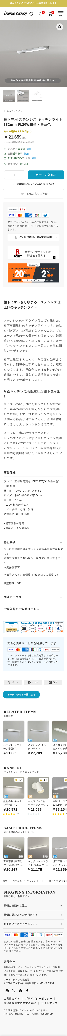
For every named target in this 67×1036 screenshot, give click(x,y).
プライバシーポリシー (38, 998)
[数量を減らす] (8, 175)
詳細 (29, 149)
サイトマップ (49, 1003)
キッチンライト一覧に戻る (21, 694)
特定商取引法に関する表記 (20, 1003)
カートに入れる (46, 174)
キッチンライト (14, 111)
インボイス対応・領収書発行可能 (35, 237)
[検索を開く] (31, 13)
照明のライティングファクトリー (30, 1010)
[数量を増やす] (21, 175)
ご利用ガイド (12, 998)
